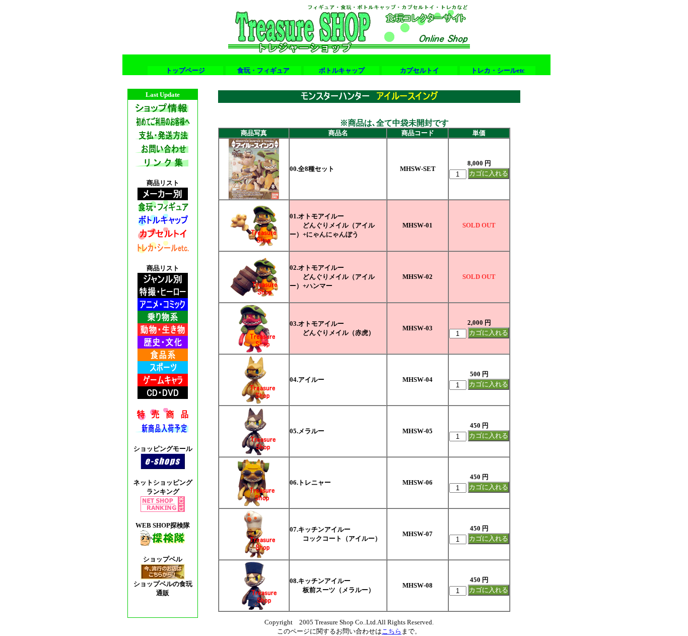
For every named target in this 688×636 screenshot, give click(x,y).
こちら (391, 631)
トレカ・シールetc (498, 70)
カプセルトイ (419, 70)
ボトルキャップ (342, 70)
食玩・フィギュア (263, 70)
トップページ (185, 70)
